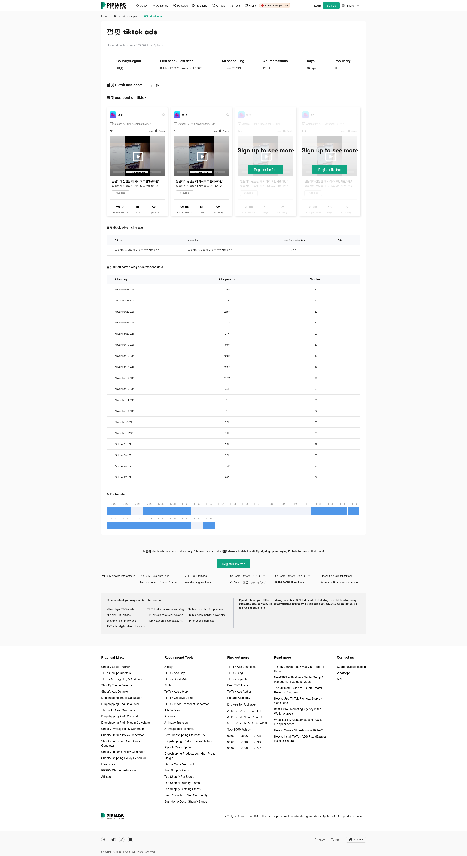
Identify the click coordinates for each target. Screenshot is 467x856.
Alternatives (172, 710)
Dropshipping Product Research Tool (188, 741)
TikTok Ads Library (176, 691)
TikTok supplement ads (201, 620)
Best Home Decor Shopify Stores (185, 801)
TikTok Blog (235, 673)
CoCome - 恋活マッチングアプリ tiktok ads (252, 576)
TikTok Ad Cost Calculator (118, 710)
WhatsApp (343, 673)
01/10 (257, 742)
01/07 (257, 748)
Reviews (170, 716)
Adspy (168, 666)
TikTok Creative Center (179, 698)
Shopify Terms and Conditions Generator (120, 743)
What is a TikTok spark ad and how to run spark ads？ (298, 721)
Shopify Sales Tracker (115, 666)
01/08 (244, 748)
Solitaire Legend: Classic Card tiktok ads (162, 582)
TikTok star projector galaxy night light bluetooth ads (167, 620)
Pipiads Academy (238, 698)
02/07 (231, 736)
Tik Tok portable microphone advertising (208, 609)
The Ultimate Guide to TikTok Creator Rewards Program (298, 690)
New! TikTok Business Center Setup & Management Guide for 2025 (299, 679)
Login (317, 5)
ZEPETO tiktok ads (196, 576)
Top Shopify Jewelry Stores (182, 783)
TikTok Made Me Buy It (179, 764)
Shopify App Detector (115, 691)
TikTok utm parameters (116, 673)
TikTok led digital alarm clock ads (126, 626)
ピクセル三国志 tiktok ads (154, 576)
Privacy (319, 839)
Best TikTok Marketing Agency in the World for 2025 (297, 711)
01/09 (231, 748)
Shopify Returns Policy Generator (122, 752)
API (339, 679)
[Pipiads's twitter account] (113, 839)
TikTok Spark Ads (175, 679)
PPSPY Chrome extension (118, 770)
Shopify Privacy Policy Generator (122, 729)
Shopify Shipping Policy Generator (123, 758)
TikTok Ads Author (239, 691)
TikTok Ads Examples (241, 666)
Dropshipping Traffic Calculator (121, 698)
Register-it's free (265, 169)
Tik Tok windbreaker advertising (165, 609)
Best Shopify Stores (177, 770)
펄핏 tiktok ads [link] (153, 16)
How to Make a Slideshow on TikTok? (298, 730)
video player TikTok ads (120, 609)
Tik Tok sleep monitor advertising (207, 615)
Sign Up (331, 5)
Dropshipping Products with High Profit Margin (189, 755)
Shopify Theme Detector (117, 685)
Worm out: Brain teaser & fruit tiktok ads (343, 582)
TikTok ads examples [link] (126, 16)
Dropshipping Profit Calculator (120, 716)
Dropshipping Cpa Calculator (120, 704)
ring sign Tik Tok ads (119, 615)
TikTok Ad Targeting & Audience (122, 679)
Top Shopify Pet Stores (179, 776)
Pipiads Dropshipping (178, 747)
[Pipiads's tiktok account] (122, 839)
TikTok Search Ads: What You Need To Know (299, 668)
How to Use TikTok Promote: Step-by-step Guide (298, 700)
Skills (167, 685)
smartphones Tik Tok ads (121, 620)
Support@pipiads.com (351, 666)
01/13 (244, 742)
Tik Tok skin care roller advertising (167, 615)
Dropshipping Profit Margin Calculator (125, 722)
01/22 (257, 736)
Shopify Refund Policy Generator (122, 735)
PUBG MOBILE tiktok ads (289, 582)
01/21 (231, 742)
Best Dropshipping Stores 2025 (184, 735)
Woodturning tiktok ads (198, 582)
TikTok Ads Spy (174, 673)
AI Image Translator (177, 722)
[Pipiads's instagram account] (130, 839)
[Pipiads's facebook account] (104, 839)
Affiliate (106, 776)
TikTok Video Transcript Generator (186, 704)
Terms (335, 839)
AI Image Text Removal (179, 729)
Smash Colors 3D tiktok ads (336, 576)
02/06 (244, 736)
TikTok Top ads (237, 679)
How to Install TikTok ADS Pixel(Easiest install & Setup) (300, 738)
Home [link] (105, 16)
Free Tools (108, 764)
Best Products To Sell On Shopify (185, 795)
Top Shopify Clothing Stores (182, 789)
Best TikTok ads (237, 685)
